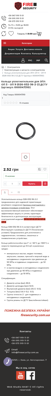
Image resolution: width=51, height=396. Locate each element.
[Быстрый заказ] (45, 183)
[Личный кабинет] (23, 60)
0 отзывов (24, 103)
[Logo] (25, 6)
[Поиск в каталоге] (46, 60)
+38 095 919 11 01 (16, 18)
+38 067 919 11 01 (16, 15)
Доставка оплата (33, 49)
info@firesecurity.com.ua (25, 352)
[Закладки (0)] (11, 33)
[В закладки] (45, 169)
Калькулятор (39, 53)
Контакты (26, 53)
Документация (12, 53)
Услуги (19, 49)
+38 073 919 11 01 (16, 21)
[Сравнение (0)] (3, 33)
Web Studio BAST (18, 387)
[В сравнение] (39, 169)
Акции (11, 49)
